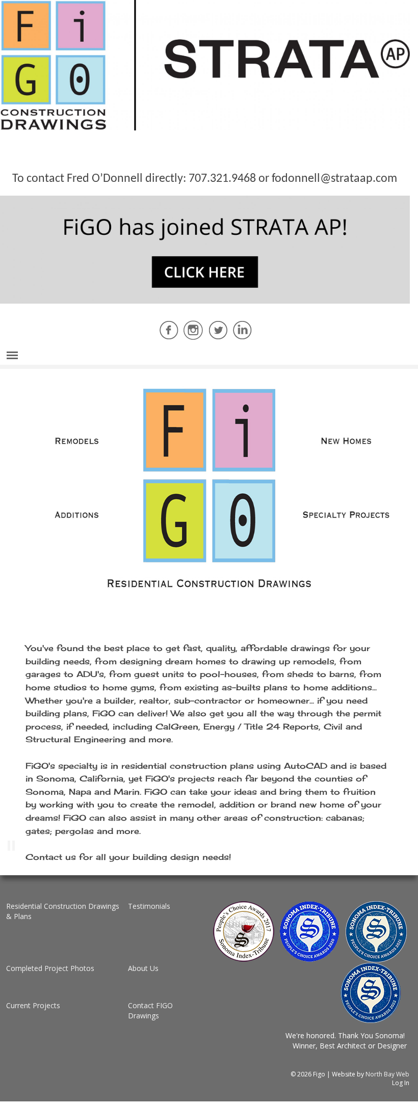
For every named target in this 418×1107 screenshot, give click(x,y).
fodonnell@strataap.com (334, 179)
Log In (400, 1082)
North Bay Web (387, 1074)
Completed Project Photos (50, 968)
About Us (143, 968)
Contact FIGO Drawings (150, 1010)
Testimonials (149, 906)
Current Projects (33, 1005)
